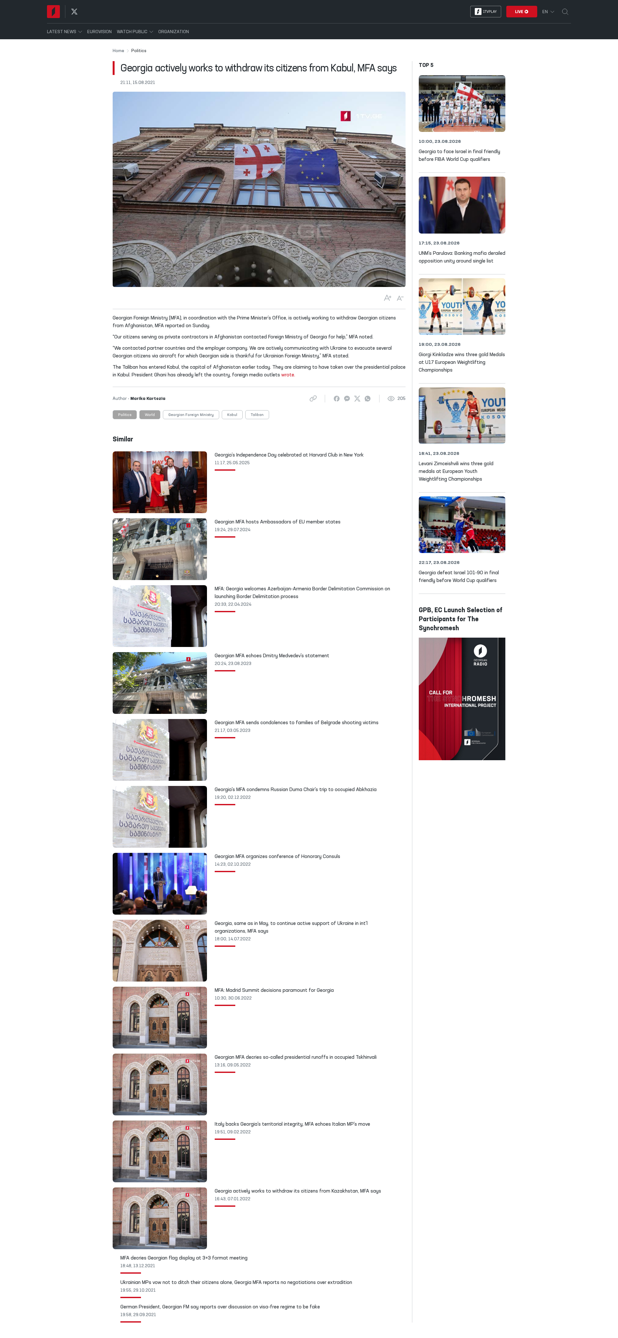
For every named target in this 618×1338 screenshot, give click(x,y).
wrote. (288, 375)
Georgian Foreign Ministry (191, 415)
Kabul (232, 415)
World (150, 415)
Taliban (257, 415)
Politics (124, 415)
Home (118, 51)
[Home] (53, 11)
